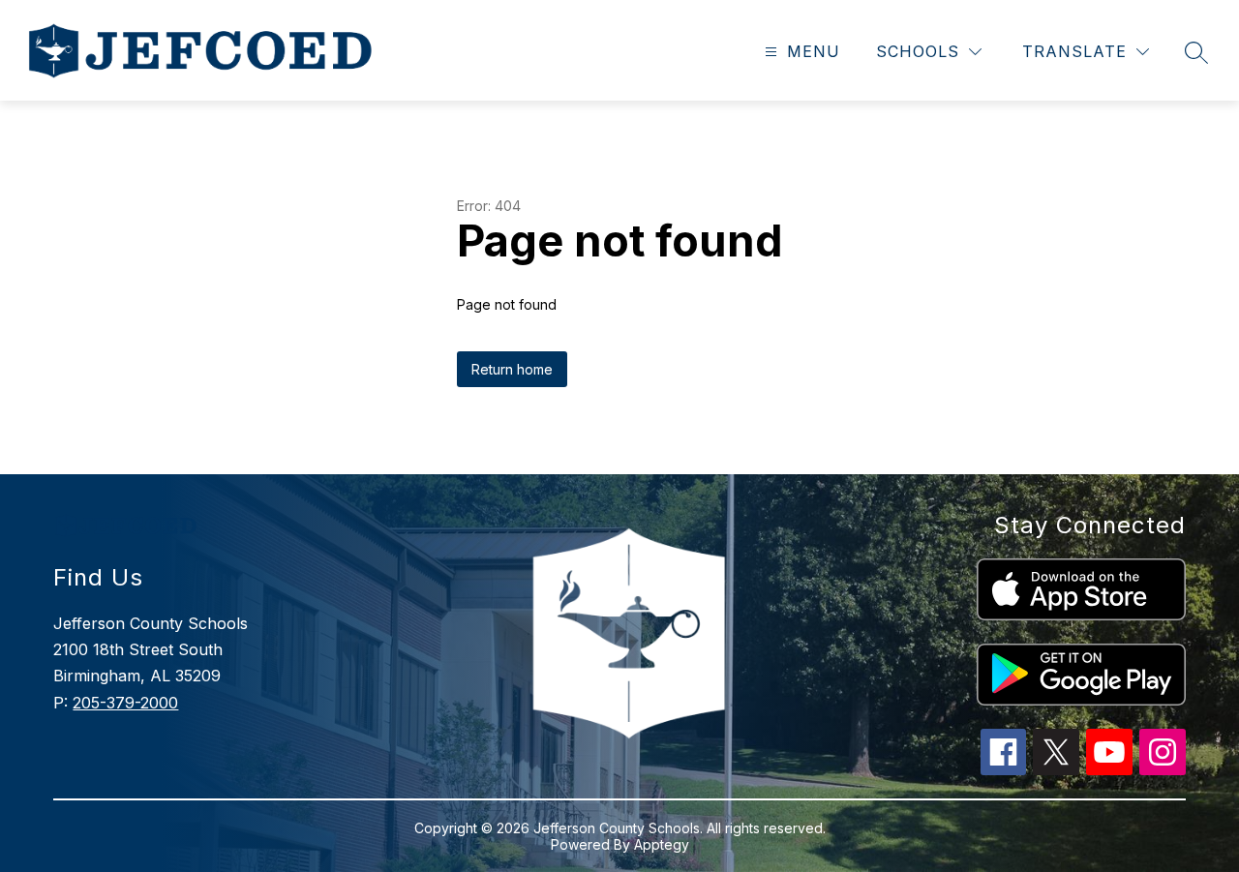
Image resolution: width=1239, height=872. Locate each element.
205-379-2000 (125, 702)
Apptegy (661, 844)
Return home (512, 369)
